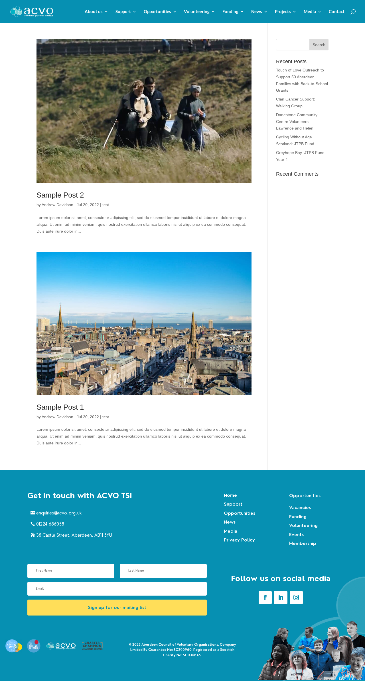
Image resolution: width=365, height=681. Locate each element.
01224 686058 (50, 524)
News (256, 11)
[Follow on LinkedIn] (280, 597)
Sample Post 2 (60, 195)
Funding (230, 11)
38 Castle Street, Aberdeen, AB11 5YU (74, 535)
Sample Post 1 (60, 407)
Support (123, 11)
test (105, 204)
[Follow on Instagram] (296, 597)
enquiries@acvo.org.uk (59, 513)
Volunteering (197, 11)
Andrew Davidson (57, 204)
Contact (336, 11)
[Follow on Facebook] (265, 597)
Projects (283, 11)
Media (310, 11)
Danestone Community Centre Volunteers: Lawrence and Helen (296, 121)
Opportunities (157, 11)
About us (94, 11)
